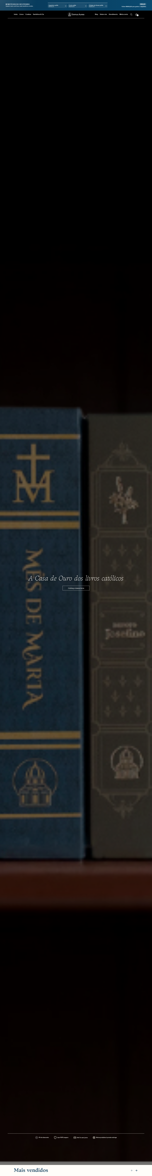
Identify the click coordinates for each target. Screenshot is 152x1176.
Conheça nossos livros (76, 588)
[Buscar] (131, 14)
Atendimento (113, 14)
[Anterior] (132, 1170)
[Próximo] (136, 1170)
